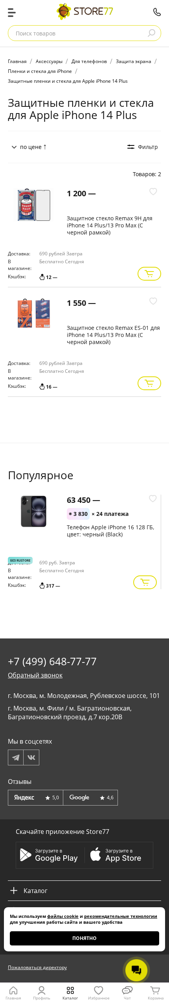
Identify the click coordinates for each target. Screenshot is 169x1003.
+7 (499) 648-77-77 (157, 12)
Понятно (84, 938)
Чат (127, 998)
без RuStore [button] (20, 560)
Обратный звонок (35, 675)
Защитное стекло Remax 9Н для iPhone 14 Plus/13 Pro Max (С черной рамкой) (109, 225)
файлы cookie (63, 916)
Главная (13, 998)
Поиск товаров (35, 33)
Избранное (99, 998)
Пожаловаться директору (37, 967)
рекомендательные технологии (120, 916)
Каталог (70, 998)
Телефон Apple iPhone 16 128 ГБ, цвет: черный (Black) (110, 530)
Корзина (156, 998)
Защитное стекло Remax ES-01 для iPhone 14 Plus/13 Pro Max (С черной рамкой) (113, 335)
